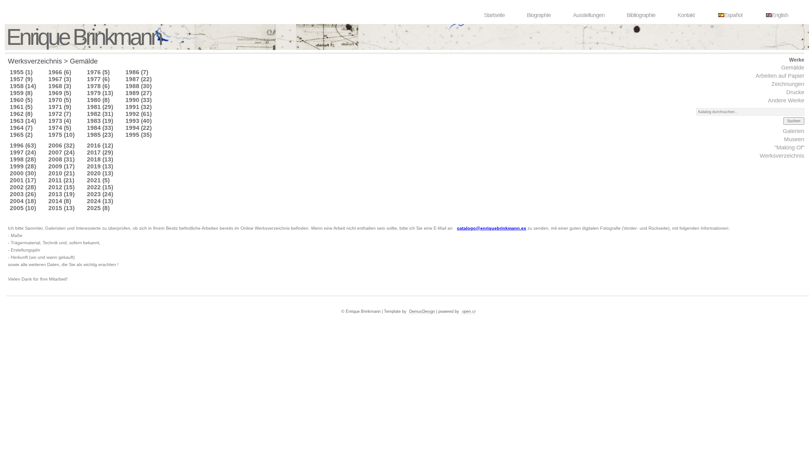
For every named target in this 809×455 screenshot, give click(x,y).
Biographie (539, 15)
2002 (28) (23, 187)
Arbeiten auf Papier (780, 76)
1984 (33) (100, 127)
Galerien (793, 131)
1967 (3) (59, 79)
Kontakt (686, 15)
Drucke (795, 92)
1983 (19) (100, 121)
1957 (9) (21, 79)
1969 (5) (59, 93)
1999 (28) (23, 166)
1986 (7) (136, 72)
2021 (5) (98, 180)
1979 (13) (100, 93)
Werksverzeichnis (782, 156)
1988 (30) (138, 86)
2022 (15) (100, 187)
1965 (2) (21, 134)
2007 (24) (61, 152)
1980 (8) (98, 100)
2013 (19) (61, 194)
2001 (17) (23, 180)
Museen (794, 139)
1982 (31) (100, 114)
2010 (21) (61, 173)
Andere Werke (786, 100)
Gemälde (792, 67)
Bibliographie (641, 15)
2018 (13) (100, 159)
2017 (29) (100, 152)
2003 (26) (23, 194)
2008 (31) (61, 159)
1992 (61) (138, 114)
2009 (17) (61, 166)
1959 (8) (21, 93)
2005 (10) (23, 208)
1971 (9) (59, 107)
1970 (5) (59, 100)
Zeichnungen (787, 84)
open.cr (469, 311)
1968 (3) (59, 86)
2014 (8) (59, 201)
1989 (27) (138, 93)
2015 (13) (61, 208)
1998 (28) (23, 159)
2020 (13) (100, 173)
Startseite (494, 15)
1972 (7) (59, 114)
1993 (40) (138, 121)
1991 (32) (138, 107)
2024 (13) (100, 201)
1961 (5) (21, 107)
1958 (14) (23, 86)
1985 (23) (100, 134)
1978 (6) (98, 86)
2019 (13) (100, 166)
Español (733, 15)
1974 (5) (59, 127)
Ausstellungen (589, 15)
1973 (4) (59, 121)
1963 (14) (23, 121)
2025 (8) (98, 208)
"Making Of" (789, 147)
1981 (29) (100, 107)
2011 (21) (61, 180)
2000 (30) (23, 173)
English (780, 15)
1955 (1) (21, 72)
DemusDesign (422, 311)
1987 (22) (138, 79)
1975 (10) (61, 134)
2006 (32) (61, 145)
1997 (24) (23, 152)
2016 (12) (100, 145)
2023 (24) (100, 194)
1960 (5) (21, 100)
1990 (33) (138, 100)
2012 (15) (61, 187)
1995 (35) (138, 134)
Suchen (793, 121)
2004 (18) (23, 201)
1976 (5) (98, 72)
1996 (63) (23, 145)
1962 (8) (21, 114)
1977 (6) (98, 79)
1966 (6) (59, 72)
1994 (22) (138, 127)
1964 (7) (21, 127)
